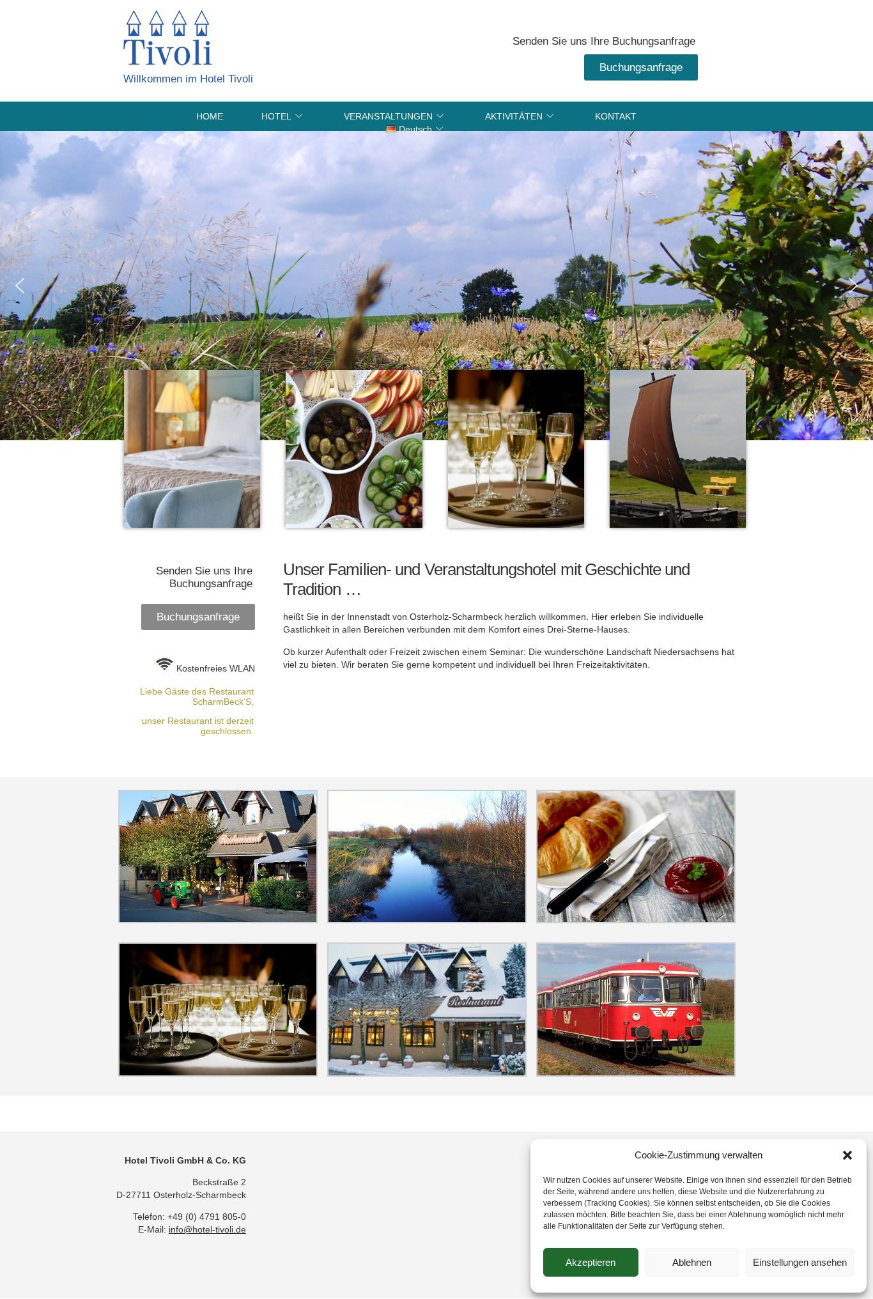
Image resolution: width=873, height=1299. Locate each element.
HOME (209, 116)
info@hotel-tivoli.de (207, 1229)
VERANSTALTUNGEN (388, 116)
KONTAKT (616, 116)
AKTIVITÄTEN (514, 116)
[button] (847, 1155)
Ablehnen (691, 1262)
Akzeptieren (590, 1262)
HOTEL (276, 116)
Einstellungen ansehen (800, 1262)
